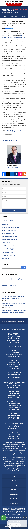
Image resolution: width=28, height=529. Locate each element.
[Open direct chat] (24, 517)
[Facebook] (4, 174)
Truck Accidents (8, 246)
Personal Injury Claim (9, 230)
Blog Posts (14, 503)
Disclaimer (14, 489)
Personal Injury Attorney (10, 227)
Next (15, 140)
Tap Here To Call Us (14, 4)
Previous (5, 140)
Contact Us (7, 182)
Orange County (7, 252)
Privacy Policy (14, 485)
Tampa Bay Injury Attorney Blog (11, 285)
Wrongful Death (8, 233)
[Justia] (16, 174)
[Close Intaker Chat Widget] (26, 517)
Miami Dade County (14, 130)
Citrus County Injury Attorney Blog (12, 279)
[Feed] (24, 174)
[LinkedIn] (12, 174)
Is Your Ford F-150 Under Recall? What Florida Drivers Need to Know (13, 297)
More (23, 16)
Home (4, 16)
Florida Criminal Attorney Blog (10, 282)
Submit (14, 210)
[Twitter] (8, 174)
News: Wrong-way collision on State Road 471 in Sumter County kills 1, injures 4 (14, 311)
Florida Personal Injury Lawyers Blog (14, 11)
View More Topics (6, 258)
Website (14, 480)
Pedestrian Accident (9, 239)
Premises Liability (12, 131)
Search (23, 267)
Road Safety (6, 242)
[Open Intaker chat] (10, 528)
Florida (8, 130)
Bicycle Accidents (8, 255)
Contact (14, 16)
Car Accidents (7, 221)
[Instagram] (20, 174)
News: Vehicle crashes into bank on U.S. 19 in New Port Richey (13, 304)
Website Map (14, 498)
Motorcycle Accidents (10, 236)
